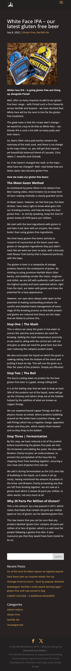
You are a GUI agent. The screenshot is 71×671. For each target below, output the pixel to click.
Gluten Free (28, 32)
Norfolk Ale (43, 32)
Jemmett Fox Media (34, 650)
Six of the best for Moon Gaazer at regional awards (35, 571)
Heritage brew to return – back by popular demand (35, 581)
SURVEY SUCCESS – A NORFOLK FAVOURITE (31, 595)
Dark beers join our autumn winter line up (30, 576)
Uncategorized (15, 624)
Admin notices (15, 609)
